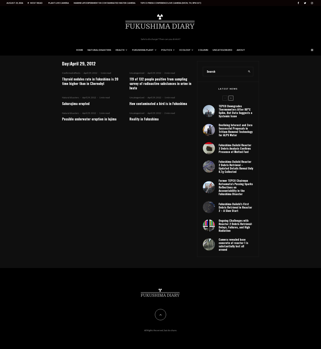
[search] (249, 71)
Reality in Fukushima (144, 119)
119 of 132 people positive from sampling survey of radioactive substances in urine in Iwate (160, 83)
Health (120, 50)
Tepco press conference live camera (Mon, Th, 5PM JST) (170, 3)
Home (79, 50)
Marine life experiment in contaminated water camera (104, 3)
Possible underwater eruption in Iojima (89, 119)
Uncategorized (222, 50)
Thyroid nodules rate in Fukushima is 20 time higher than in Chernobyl (90, 81)
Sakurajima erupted (76, 103)
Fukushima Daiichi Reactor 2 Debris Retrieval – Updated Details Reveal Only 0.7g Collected (236, 166)
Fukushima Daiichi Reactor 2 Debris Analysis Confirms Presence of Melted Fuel (235, 148)
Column (203, 50)
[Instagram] (312, 3)
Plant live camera (58, 3)
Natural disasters (99, 50)
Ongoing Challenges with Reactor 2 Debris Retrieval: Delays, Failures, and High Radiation (235, 225)
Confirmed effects (71, 73)
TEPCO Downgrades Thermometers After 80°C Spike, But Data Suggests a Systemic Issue (235, 111)
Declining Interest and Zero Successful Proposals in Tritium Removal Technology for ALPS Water (236, 130)
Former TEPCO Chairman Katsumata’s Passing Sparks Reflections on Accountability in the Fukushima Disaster (236, 187)
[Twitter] (305, 3)
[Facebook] (298, 3)
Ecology (184, 50)
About (241, 50)
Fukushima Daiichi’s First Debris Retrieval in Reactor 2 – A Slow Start (235, 207)
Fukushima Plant (143, 50)
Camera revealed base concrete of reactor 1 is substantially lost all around (233, 244)
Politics (166, 50)
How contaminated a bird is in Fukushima (158, 103)
